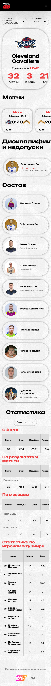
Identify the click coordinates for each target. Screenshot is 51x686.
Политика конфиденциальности (25, 669)
